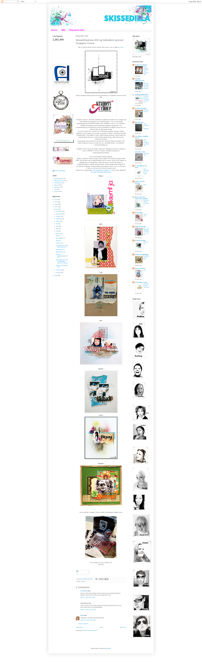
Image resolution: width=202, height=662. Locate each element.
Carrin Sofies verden (141, 282)
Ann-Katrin (83, 591)
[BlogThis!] (102, 579)
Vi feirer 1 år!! (59, 243)
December (59, 211)
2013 (56, 202)
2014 (56, 199)
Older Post (123, 627)
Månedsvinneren (60, 252)
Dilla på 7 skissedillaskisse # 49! (62, 256)
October (58, 216)
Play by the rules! (76, 30)
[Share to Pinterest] (108, 579)
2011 (56, 207)
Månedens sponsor (59, 180)
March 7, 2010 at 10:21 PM (88, 609)
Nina (81, 615)
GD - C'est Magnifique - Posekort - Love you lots (146, 231)
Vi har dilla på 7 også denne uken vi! (62, 246)
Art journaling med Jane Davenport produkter (146, 85)
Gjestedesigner (58, 178)
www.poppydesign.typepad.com (102, 170)
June (57, 226)
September (59, 219)
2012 (56, 204)
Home (101, 627)
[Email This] (100, 579)
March (58, 233)
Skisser (83, 581)
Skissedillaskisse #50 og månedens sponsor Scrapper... (62, 261)
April (57, 231)
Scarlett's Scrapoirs (141, 108)
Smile (145, 184)
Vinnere (56, 191)
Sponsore (57, 187)
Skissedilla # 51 (60, 249)
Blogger (108, 648)
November (59, 214)
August (58, 221)
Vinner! (58, 235)
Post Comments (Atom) (90, 630)
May (57, 228)
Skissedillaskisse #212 (146, 257)
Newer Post (79, 627)
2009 (56, 275)
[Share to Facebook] (106, 579)
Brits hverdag (139, 122)
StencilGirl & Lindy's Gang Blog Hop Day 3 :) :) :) (146, 99)
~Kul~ (145, 270)
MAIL (63, 30)
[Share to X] (104, 579)
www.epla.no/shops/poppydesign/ (101, 172)
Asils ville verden (140, 152)
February (58, 270)
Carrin (122, 47)
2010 (56, 209)
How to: (54, 30)
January (58, 272)
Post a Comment (83, 623)
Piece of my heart (140, 268)
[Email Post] (96, 579)
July (57, 223)
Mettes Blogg (139, 212)
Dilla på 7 (58, 240)
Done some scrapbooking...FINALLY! (146, 142)
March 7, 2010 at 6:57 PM (87, 597)
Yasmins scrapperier (141, 65)
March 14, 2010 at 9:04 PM (88, 620)
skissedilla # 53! (60, 238)
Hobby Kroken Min (140, 226)
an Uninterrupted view (141, 94)
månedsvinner (58, 183)
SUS (55, 189)
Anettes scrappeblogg (141, 254)
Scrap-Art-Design (140, 240)
